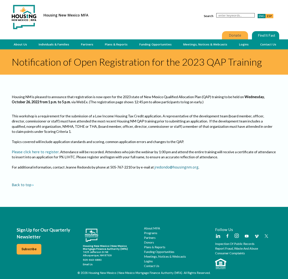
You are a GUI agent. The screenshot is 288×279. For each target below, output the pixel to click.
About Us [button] (20, 44)
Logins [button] (244, 44)
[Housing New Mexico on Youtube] (247, 236)
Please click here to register (35, 151)
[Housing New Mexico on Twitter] (266, 236)
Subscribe (29, 249)
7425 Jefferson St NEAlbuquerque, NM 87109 (97, 253)
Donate (235, 35)
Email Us (88, 264)
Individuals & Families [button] (54, 44)
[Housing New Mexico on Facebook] (227, 236)
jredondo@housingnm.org (176, 167)
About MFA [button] (152, 228)
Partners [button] (87, 44)
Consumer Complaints (230, 253)
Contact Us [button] (268, 44)
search (208, 16)
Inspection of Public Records (234, 243)
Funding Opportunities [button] (155, 44)
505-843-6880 (92, 260)
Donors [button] (149, 242)
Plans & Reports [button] (116, 44)
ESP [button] (269, 16)
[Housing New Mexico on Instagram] (236, 236)
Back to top (22, 184)
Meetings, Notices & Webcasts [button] (205, 44)
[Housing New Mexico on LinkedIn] (218, 236)
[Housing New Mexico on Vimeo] (256, 236)
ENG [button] (261, 16)
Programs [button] (150, 233)
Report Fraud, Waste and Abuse (236, 248)
